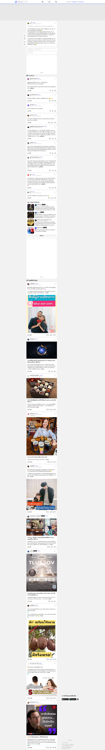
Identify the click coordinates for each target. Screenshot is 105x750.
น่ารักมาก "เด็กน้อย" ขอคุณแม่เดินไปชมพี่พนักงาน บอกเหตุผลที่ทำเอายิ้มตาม (40, 538)
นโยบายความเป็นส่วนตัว (66, 746)
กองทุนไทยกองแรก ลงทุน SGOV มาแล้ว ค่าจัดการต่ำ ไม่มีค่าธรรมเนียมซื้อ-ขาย (41, 594)
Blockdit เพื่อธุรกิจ (65, 748)
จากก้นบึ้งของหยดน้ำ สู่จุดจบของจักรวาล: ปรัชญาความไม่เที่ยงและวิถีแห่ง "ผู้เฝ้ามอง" (41, 361)
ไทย (69, 748)
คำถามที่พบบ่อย (71, 744)
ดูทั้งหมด (42, 235)
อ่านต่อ (46, 292)
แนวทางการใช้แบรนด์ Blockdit (67, 747)
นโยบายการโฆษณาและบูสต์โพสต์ (67, 745)
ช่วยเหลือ (66, 744)
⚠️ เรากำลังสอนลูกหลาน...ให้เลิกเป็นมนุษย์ (37, 737)
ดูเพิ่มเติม (32, 88)
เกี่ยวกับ (63, 744)
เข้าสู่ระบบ (74, 1)
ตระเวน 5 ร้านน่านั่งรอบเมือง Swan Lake (37, 457)
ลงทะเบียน (81, 1)
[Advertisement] (52, 12)
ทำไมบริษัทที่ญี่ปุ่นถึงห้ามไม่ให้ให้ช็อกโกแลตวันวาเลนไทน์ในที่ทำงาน (41, 400)
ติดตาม (34, 22)
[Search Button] (19, 2)
